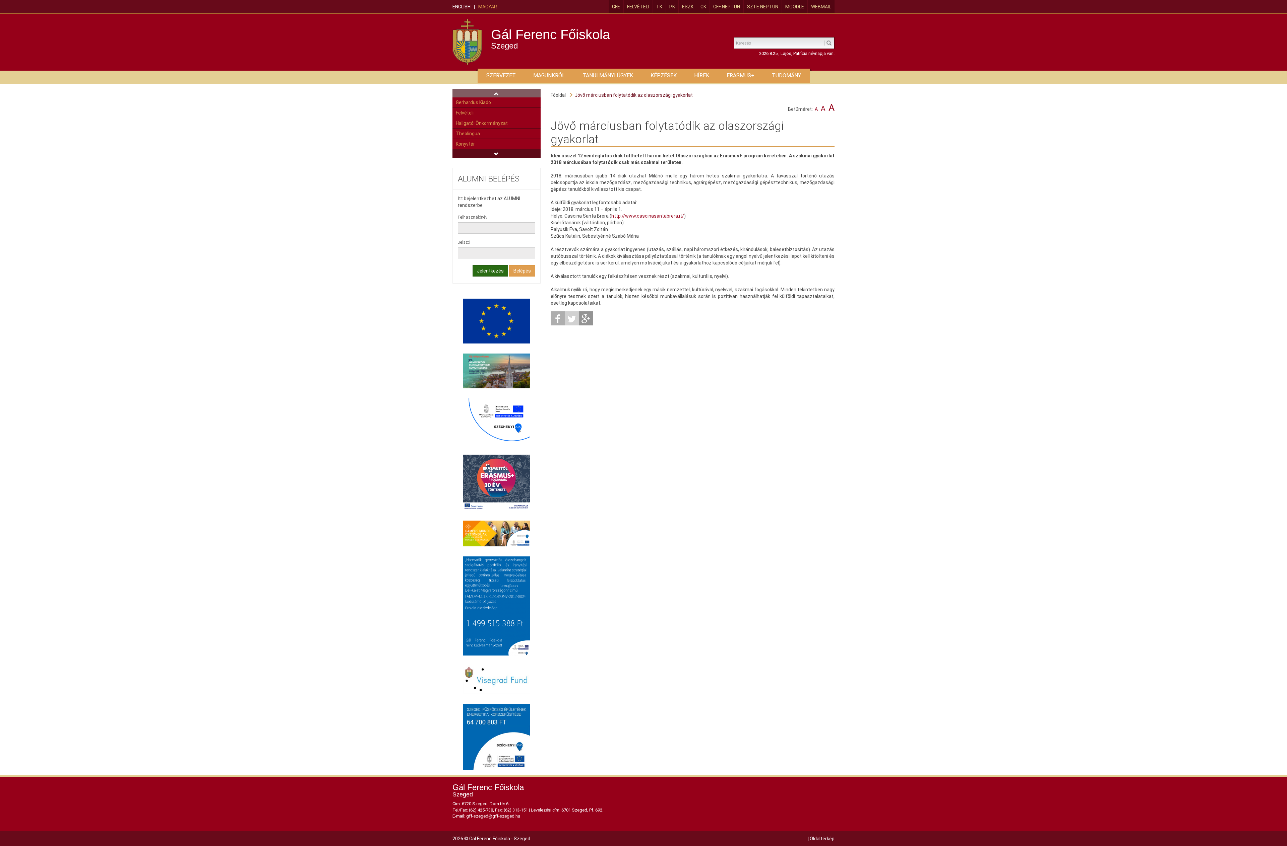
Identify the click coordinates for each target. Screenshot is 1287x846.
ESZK (687, 6)
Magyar (487, 6)
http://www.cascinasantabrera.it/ (647, 216)
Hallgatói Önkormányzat (482, 123)
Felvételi (638, 6)
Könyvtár (465, 144)
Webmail (821, 6)
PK (672, 6)
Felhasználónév (472, 217)
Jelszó (464, 242)
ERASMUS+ (740, 75)
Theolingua (468, 133)
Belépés (522, 271)
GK (703, 6)
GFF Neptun (726, 6)
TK (659, 6)
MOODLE (794, 6)
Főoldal (558, 95)
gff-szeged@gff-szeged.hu (493, 816)
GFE (616, 6)
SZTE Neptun (762, 6)
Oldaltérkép (822, 838)
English (461, 6)
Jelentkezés (490, 271)
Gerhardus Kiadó (473, 102)
